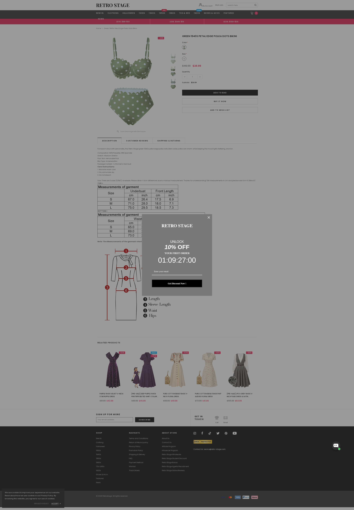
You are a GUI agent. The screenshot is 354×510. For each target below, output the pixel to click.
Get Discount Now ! (177, 283)
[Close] (208, 217)
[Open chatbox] (336, 445)
